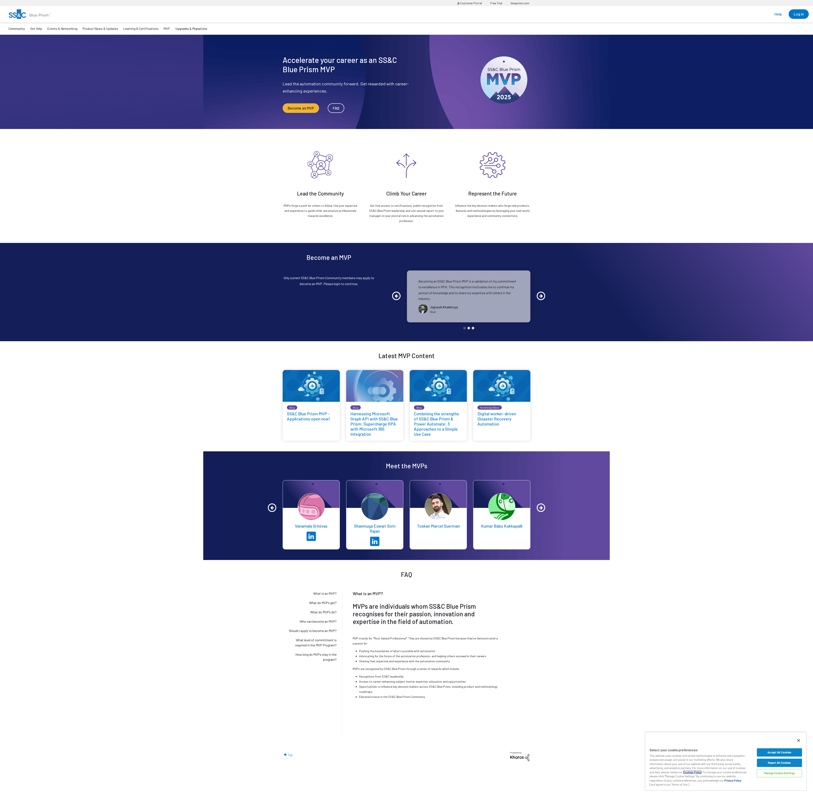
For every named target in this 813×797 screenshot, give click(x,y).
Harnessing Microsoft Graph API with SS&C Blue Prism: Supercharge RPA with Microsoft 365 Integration (374, 424)
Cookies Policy (692, 772)
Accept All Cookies (779, 752)
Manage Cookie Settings (779, 773)
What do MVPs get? (323, 603)
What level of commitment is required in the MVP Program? (316, 642)
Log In (799, 14)
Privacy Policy (732, 780)
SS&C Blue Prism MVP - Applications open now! (308, 416)
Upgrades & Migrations (191, 28)
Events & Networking (62, 28)
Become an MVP (301, 108)
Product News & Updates (100, 28)
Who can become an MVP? (318, 621)
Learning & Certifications (141, 28)
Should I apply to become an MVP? (313, 631)
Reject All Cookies (779, 762)
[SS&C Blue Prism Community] (29, 14)
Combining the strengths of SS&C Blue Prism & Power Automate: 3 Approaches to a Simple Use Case (436, 424)
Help (778, 14)
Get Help (36, 28)
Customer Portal (471, 3)
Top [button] (290, 755)
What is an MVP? (325, 593)
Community (16, 28)
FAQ (336, 108)
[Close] (798, 740)
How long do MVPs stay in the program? (316, 656)
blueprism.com (520, 3)
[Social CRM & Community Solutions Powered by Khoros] (519, 756)
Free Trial (496, 3)
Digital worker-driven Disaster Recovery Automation (496, 418)
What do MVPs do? (323, 612)
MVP (166, 28)
